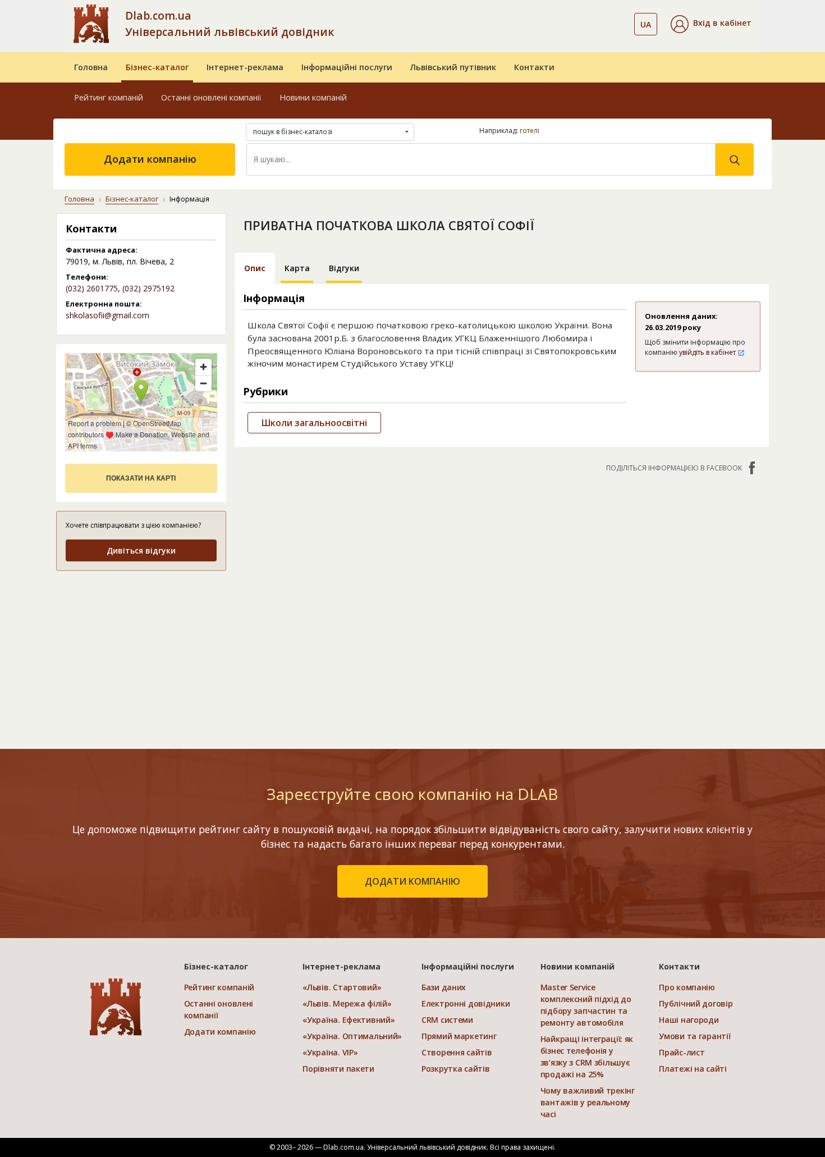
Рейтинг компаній (108, 97)
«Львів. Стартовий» (341, 987)
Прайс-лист (681, 1052)
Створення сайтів (456, 1052)
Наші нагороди (688, 1019)
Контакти (534, 67)
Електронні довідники (465, 1003)
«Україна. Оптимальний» (352, 1036)
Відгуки (344, 268)
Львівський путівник (453, 67)
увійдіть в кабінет (708, 352)
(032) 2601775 (92, 288)
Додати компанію (150, 159)
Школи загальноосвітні (314, 423)
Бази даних (443, 987)
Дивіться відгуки (141, 550)
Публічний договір (695, 1003)
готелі (529, 130)
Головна (91, 67)
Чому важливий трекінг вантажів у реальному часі (587, 1102)
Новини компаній (313, 97)
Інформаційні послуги (346, 67)
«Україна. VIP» (330, 1052)
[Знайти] (735, 159)
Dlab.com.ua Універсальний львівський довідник (229, 23)
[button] (711, 24)
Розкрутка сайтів (455, 1068)
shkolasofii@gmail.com (107, 315)
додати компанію (412, 881)
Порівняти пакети (338, 1068)
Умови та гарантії (694, 1036)
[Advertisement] (141, 651)
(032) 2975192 (148, 288)
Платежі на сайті (693, 1068)
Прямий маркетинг (459, 1036)
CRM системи (447, 1019)
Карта (297, 268)
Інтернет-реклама (245, 67)
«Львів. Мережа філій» (346, 1003)
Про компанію (687, 987)
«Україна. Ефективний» (348, 1019)
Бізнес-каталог (157, 67)
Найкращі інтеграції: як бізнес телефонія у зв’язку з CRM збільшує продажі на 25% (587, 1056)
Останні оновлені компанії (211, 97)
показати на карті (141, 478)
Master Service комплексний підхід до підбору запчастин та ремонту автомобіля (585, 1005)
